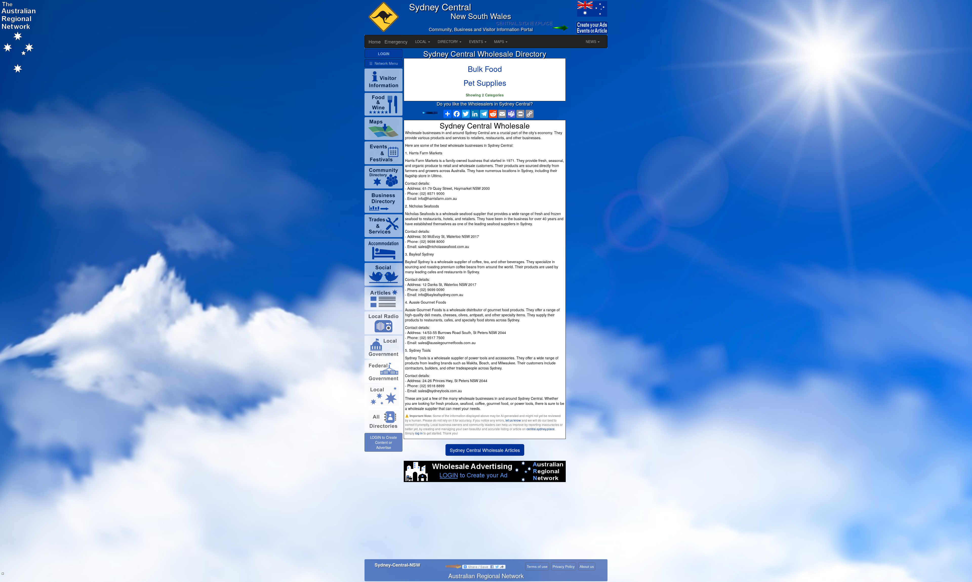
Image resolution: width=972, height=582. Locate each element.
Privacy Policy (564, 567)
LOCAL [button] (421, 41)
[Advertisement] (485, 522)
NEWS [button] (591, 41)
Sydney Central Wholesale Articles (485, 450)
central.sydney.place (540, 429)
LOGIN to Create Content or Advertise (383, 442)
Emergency (396, 41)
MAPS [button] (499, 41)
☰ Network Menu (383, 63)
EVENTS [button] (476, 41)
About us (587, 567)
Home (375, 41)
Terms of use (537, 567)
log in (419, 433)
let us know (513, 420)
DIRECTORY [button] (448, 41)
